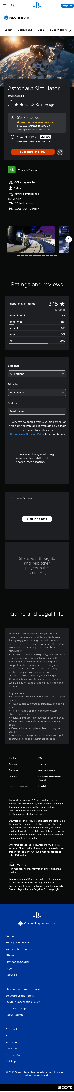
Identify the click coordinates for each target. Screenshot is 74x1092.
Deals (41, 30)
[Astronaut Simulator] (31, 239)
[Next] (68, 239)
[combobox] (37, 373)
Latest (8, 30)
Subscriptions (59, 30)
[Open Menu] (4, 5)
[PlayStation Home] (37, 5)
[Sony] (65, 1090)
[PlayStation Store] (17, 18)
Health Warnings (17, 865)
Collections (25, 30)
